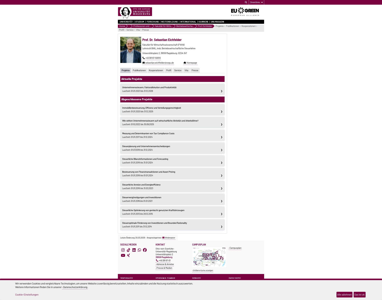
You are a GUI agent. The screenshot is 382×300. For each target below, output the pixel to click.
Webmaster (170, 237)
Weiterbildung (169, 22)
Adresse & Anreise (165, 264)
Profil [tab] (168, 70)
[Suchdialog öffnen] (246, 2)
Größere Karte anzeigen (203, 270)
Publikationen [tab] (139, 70)
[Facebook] (145, 250)
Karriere (203, 22)
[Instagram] (123, 250)
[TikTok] (128, 250)
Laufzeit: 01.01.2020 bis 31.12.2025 (151, 109)
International (188, 22)
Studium (139, 22)
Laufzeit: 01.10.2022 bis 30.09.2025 (160, 122)
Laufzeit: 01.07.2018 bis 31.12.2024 (146, 148)
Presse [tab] (195, 70)
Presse (145, 30)
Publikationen (232, 26)
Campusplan (235, 248)
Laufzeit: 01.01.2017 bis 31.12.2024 (148, 135)
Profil (121, 30)
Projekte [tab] (126, 70)
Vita (138, 30)
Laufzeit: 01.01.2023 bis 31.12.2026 (149, 89)
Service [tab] (177, 70)
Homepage (192, 63)
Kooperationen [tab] (156, 70)
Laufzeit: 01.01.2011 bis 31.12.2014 (154, 224)
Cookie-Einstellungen (26, 295)
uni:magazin (217, 22)
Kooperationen (249, 26)
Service (130, 30)
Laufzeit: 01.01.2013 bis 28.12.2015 (153, 212)
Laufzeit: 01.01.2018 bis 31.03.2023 (141, 186)
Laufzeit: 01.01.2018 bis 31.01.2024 (145, 160)
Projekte (220, 26)
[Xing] (128, 255)
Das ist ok (359, 295)
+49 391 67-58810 (153, 58)
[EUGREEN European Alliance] (247, 17)
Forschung (153, 22)
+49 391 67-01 (165, 260)
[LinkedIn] (134, 250)
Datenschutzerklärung (75, 287)
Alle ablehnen (344, 295)
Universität (126, 22)
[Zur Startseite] (135, 13)
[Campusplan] (209, 267)
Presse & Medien (164, 268)
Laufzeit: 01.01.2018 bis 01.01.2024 (148, 173)
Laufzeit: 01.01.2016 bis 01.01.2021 (141, 199)
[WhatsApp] (139, 250)
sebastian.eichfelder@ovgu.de (159, 63)
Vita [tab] (186, 70)
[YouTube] (123, 255)
